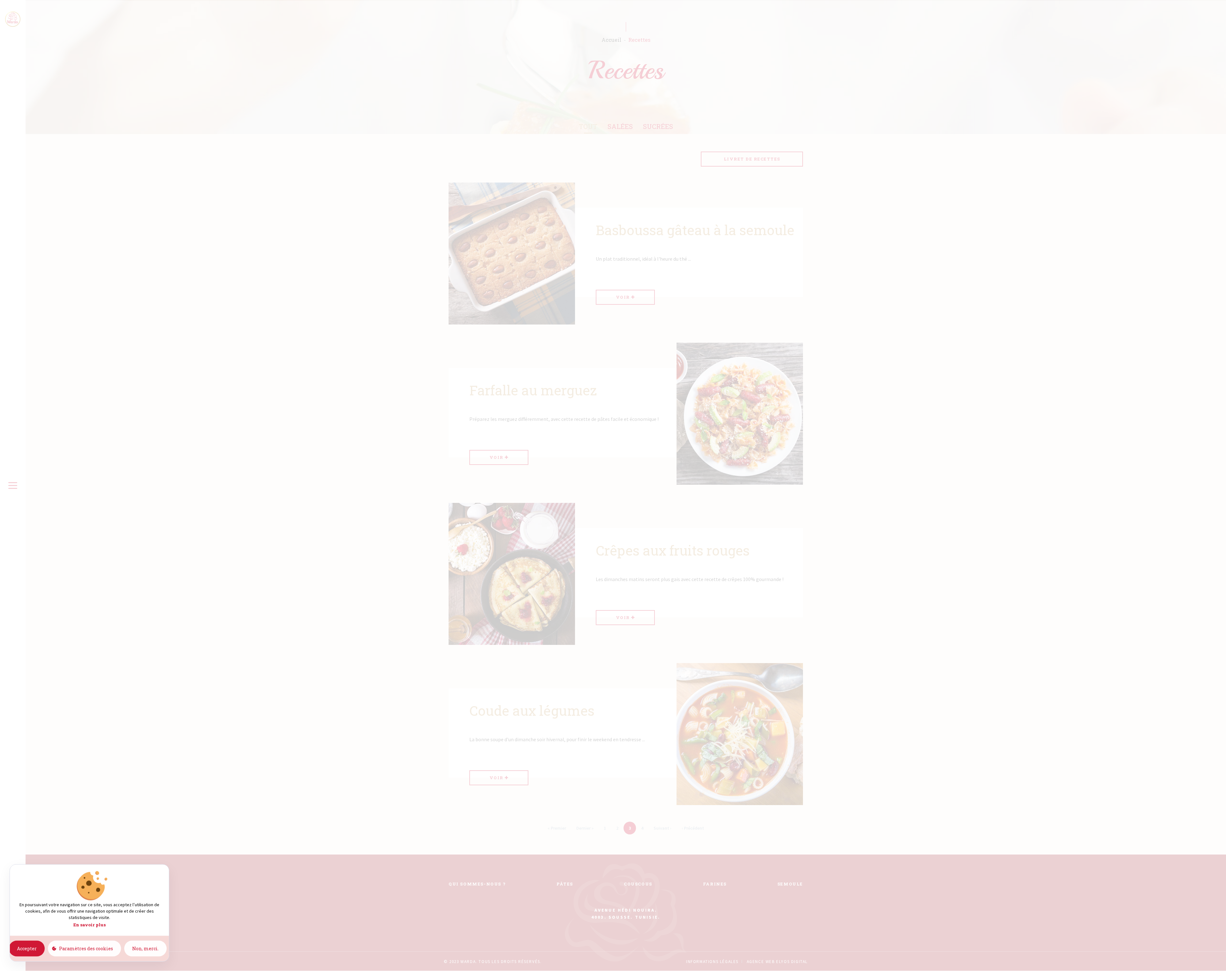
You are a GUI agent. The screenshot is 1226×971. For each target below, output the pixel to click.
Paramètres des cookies (86, 948)
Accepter (27, 948)
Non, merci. (145, 948)
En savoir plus (89, 925)
